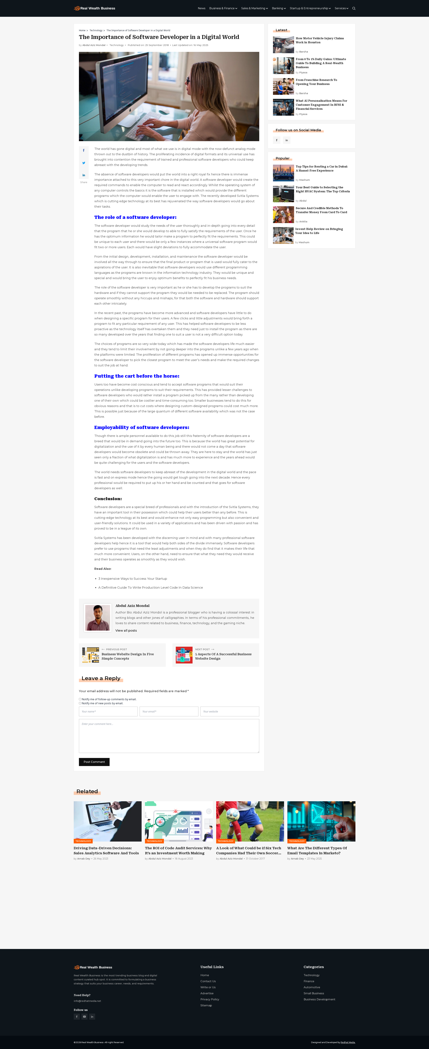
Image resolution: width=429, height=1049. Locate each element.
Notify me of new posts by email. (102, 703)
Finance (309, 981)
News (201, 8)
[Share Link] (83, 150)
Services (340, 8)
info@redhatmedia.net (87, 1001)
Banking (277, 8)
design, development (134, 256)
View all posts (126, 630)
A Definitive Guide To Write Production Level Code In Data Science (150, 587)
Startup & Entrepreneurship (309, 8)
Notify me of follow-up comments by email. (109, 699)
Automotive (312, 987)
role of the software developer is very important (137, 287)
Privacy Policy (209, 999)
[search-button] (353, 8)
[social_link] (276, 140)
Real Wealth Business (92, 1042)
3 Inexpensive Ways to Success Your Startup (132, 579)
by (302, 51)
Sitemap (206, 1005)
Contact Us (208, 981)
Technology (96, 30)
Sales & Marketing (253, 8)
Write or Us (208, 987)
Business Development (319, 999)
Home (82, 30)
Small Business (314, 993)
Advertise (206, 993)
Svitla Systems (248, 196)
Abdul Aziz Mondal (93, 45)
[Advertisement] (174, 920)
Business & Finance (222, 8)
